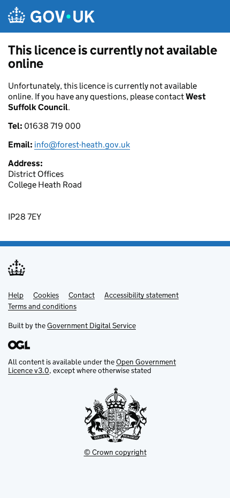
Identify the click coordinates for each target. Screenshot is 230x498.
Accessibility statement (141, 295)
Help (16, 295)
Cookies (46, 295)
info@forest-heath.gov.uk (82, 144)
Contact (81, 295)
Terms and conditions (42, 306)
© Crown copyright (115, 452)
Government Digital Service (91, 325)
